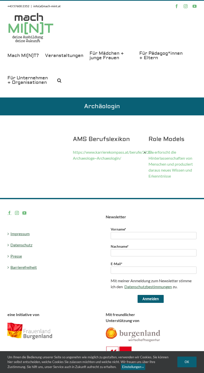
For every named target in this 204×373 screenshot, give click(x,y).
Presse (16, 256)
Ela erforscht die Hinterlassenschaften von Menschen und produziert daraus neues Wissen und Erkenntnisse (171, 164)
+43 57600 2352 (18, 6)
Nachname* (120, 246)
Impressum (20, 233)
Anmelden (151, 298)
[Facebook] (9, 213)
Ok (187, 362)
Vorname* (118, 229)
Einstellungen (132, 367)
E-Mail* (116, 264)
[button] (59, 80)
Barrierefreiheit (23, 267)
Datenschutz (21, 244)
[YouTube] (24, 213)
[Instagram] (17, 213)
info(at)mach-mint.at (46, 6)
